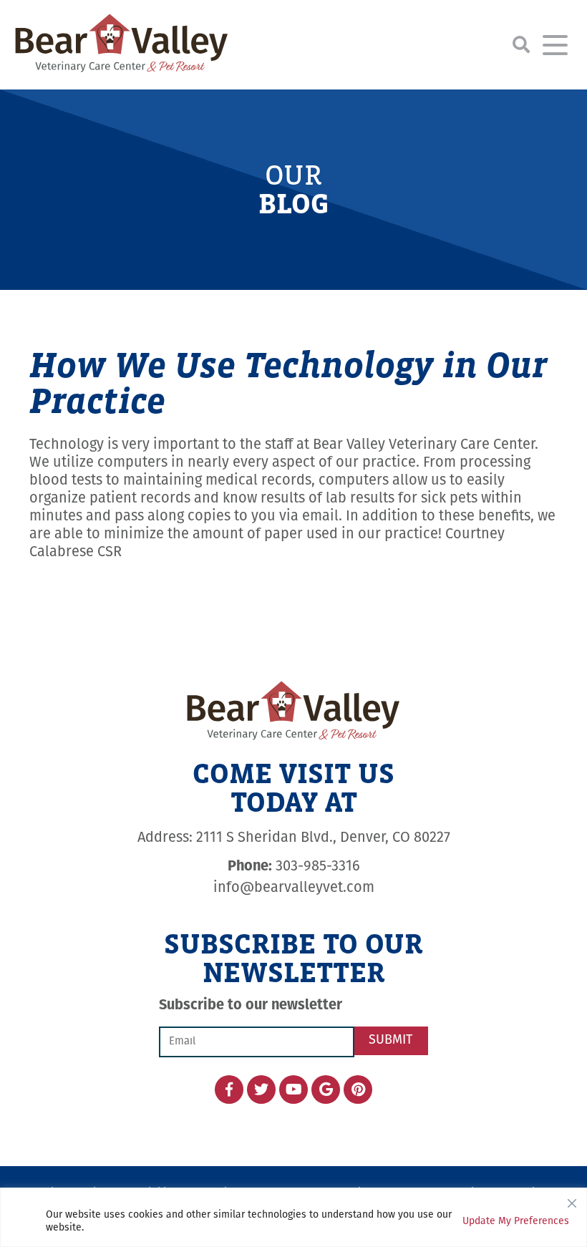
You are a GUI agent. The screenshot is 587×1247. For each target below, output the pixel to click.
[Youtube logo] (293, 1089)
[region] (293, 1217)
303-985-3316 (294, 867)
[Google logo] (325, 1089)
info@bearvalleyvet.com (293, 888)
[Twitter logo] (261, 1089)
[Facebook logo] (229, 1089)
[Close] (572, 1199)
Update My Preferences (515, 1221)
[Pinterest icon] (358, 1089)
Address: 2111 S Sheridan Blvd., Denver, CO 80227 (293, 838)
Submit (390, 1040)
